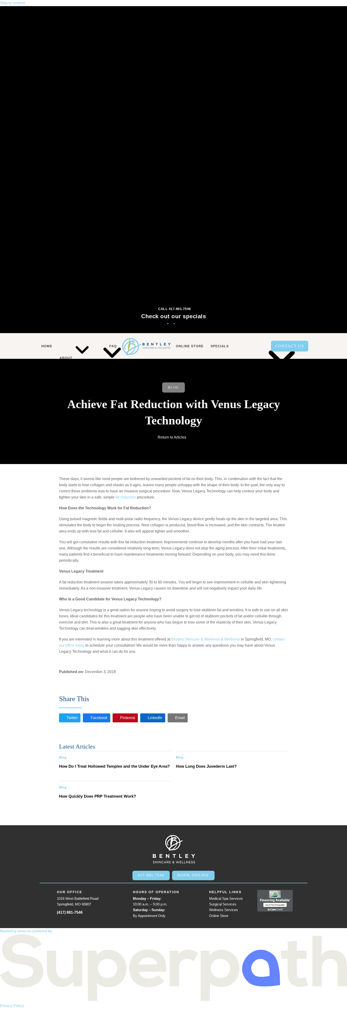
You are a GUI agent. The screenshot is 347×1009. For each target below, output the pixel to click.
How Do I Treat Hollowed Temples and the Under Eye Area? (114, 766)
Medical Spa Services (226, 898)
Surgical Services (222, 904)
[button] (69, 717)
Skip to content (12, 3)
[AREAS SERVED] (251, 346)
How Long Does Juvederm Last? (206, 766)
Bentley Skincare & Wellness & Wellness (205, 639)
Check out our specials (173, 316)
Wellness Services (223, 910)
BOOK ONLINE (193, 875)
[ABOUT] (67, 346)
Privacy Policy (12, 1006)
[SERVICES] (92, 346)
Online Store (218, 916)
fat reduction (125, 497)
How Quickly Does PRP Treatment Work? (97, 796)
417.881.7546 (151, 875)
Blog (173, 387)
